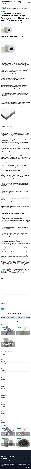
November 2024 (4, 397)
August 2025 (3, 377)
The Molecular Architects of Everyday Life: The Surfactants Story (22, 333)
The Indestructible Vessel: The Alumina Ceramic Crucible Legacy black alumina (7, 344)
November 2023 (4, 422)
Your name (2, 280)
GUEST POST (28, 467)
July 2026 (3, 354)
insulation (19, 22)
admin (16, 321)
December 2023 (4, 420)
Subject (2, 289)
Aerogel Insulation (15, 22)
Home (18, 464)
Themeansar (2, 465)
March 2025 (3, 388)
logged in (5, 351)
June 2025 (3, 381)
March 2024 (3, 415)
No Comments (10, 22)
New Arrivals (2, 11)
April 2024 (3, 413)
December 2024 (4, 395)
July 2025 (3, 379)
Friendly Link (2, 452)
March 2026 (3, 361)
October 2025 (4, 372)
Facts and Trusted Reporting (11, 2)
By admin (2, 22)
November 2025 (4, 370)
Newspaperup (11, 464)
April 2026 (3, 359)
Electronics (28, 464)
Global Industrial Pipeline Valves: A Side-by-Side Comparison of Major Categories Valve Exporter (7, 333)
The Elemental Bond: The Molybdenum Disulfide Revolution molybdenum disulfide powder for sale (21, 445)
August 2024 (3, 404)
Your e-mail (2, 285)
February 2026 (4, 363)
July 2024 (3, 406)
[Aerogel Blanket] (15, 48)
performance (23, 22)
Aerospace (20, 464)
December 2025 (4, 368)
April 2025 (3, 386)
